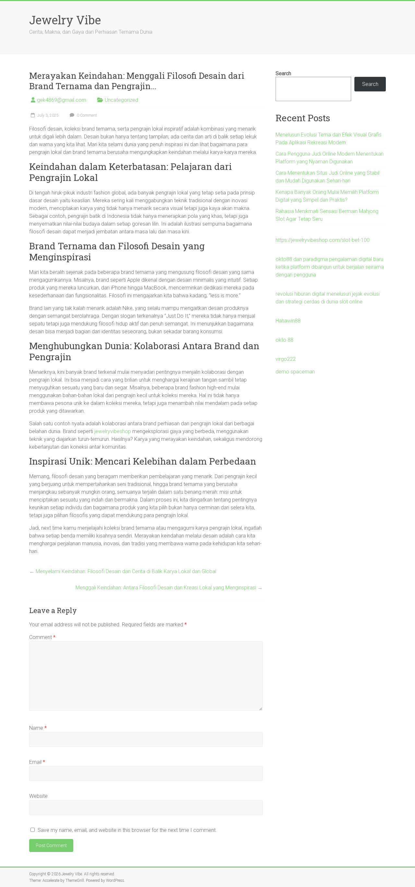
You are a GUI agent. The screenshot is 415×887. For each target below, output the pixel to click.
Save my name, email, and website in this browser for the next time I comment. (127, 830)
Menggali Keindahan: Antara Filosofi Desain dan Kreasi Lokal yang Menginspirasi (169, 588)
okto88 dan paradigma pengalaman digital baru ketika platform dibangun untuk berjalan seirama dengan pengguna (330, 267)
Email (37, 762)
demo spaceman (295, 372)
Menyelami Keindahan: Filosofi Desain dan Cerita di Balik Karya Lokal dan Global (122, 571)
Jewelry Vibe (65, 20)
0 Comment (86, 115)
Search (283, 73)
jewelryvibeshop (112, 431)
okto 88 (284, 340)
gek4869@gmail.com (61, 100)
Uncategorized (121, 100)
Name (38, 728)
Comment (42, 637)
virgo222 (286, 359)
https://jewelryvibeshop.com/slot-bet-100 (323, 240)
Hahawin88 (288, 321)
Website (38, 796)
